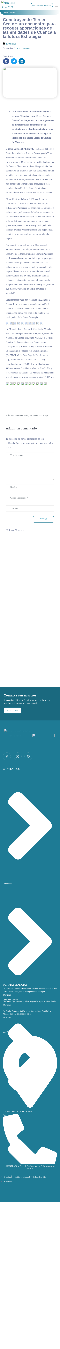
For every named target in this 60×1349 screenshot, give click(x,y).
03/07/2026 (13, 663)
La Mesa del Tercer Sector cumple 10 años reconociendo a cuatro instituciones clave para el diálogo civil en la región (29, 572)
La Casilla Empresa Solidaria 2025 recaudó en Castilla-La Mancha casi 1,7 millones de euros (29, 668)
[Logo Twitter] (18, 756)
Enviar (43, 519)
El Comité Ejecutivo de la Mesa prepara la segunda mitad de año (29, 1001)
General (17, 48)
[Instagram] (28, 756)
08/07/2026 (13, 615)
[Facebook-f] (7, 756)
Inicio (6, 13)
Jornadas (26, 48)
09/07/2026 (13, 567)
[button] (6, 61)
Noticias (12, 13)
